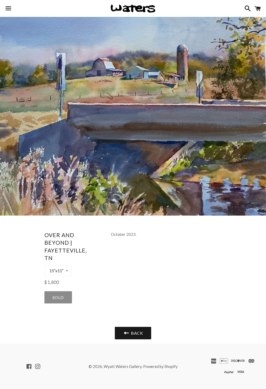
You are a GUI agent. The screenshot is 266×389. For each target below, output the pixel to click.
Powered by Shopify (160, 366)
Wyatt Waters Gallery (123, 366)
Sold (58, 297)
